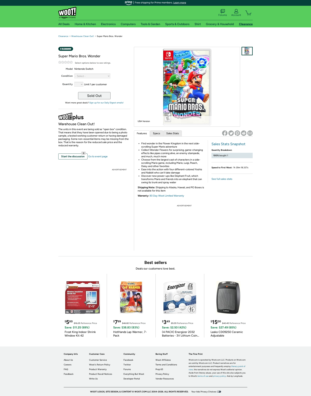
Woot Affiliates (163, 360)
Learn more (179, 2)
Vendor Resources (165, 378)
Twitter (127, 364)
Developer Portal (131, 378)
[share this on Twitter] (231, 133)
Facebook (128, 360)
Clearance (63, 36)
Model (69, 68)
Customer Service (98, 360)
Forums (222, 15)
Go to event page (98, 156)
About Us (68, 360)
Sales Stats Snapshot (228, 144)
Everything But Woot (133, 374)
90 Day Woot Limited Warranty (167, 195)
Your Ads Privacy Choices (203, 391)
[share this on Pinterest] (237, 133)
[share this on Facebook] (224, 133)
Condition (67, 75)
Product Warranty (98, 369)
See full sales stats (221, 179)
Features (142, 133)
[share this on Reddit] (243, 133)
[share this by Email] (250, 133)
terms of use (203, 376)
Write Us (93, 378)
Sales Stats (172, 133)
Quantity (67, 84)
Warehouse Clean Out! (82, 36)
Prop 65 (159, 369)
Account (236, 15)
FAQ (66, 369)
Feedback (68, 374)
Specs (156, 133)
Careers (67, 364)
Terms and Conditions (166, 364)
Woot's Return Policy (99, 364)
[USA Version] (247, 51)
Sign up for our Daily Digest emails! (106, 102)
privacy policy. (219, 376)
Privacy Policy (162, 374)
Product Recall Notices (100, 374)
